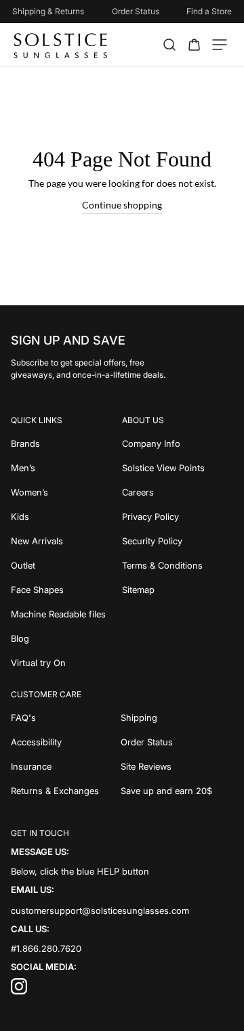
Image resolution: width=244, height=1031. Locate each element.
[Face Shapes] (66, 590)
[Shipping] (177, 717)
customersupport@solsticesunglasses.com (100, 909)
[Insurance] (66, 766)
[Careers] (177, 492)
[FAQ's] (66, 717)
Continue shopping (122, 205)
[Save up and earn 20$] (177, 791)
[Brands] (66, 443)
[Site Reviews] (177, 766)
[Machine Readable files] (66, 614)
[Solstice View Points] (177, 468)
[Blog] (66, 638)
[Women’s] (66, 492)
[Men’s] (66, 468)
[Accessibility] (66, 742)
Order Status (135, 11)
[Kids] (66, 516)
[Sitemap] (177, 590)
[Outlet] (66, 565)
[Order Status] (177, 742)
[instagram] (19, 991)
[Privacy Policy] (177, 516)
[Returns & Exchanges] (66, 791)
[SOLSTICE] (61, 44)
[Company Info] (177, 443)
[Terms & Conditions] (177, 565)
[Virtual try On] (66, 663)
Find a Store (209, 11)
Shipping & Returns (48, 11)
